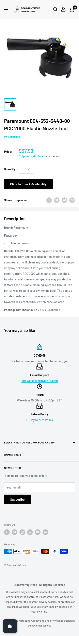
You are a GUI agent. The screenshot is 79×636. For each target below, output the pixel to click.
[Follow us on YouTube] (38, 532)
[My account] (63, 9)
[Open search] (55, 9)
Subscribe (17, 499)
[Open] (10, 626)
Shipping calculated (32, 156)
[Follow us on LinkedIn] (45, 532)
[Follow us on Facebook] (7, 532)
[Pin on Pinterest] (57, 200)
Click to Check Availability (28, 184)
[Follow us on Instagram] (22, 532)
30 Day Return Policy (39, 420)
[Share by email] (72, 200)
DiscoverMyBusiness (39, 625)
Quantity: (10, 169)
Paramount (12, 137)
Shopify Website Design (58, 620)
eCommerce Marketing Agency (22, 620)
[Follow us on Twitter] (14, 532)
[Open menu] (6, 9)
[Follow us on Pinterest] (30, 532)
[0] (71, 9)
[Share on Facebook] (49, 200)
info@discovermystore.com (39, 380)
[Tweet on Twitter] (64, 200)
